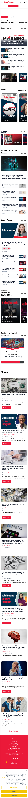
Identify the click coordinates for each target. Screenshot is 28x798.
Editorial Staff (14, 743)
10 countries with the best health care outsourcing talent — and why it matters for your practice (8, 21)
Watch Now (7, 248)
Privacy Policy (14, 751)
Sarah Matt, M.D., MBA (6, 264)
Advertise (14, 740)
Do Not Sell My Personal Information (14, 753)
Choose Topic (12, 6)
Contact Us (14, 741)
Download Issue (10, 321)
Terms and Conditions (14, 748)
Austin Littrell (4, 271)
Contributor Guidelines (14, 750)
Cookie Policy (24, 784)
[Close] (26, 770)
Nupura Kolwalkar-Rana (8, 613)
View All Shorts (22, 90)
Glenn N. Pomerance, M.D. (9, 434)
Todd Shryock (4, 187)
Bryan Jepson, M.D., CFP (6, 277)
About (14, 738)
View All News (13, 731)
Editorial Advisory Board (14, 745)
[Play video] (14, 230)
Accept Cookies (14, 795)
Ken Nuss (5, 398)
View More (24, 17)
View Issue (4, 321)
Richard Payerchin (5, 258)
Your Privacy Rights (14, 754)
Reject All (14, 791)
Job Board (14, 746)
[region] (14, 783)
